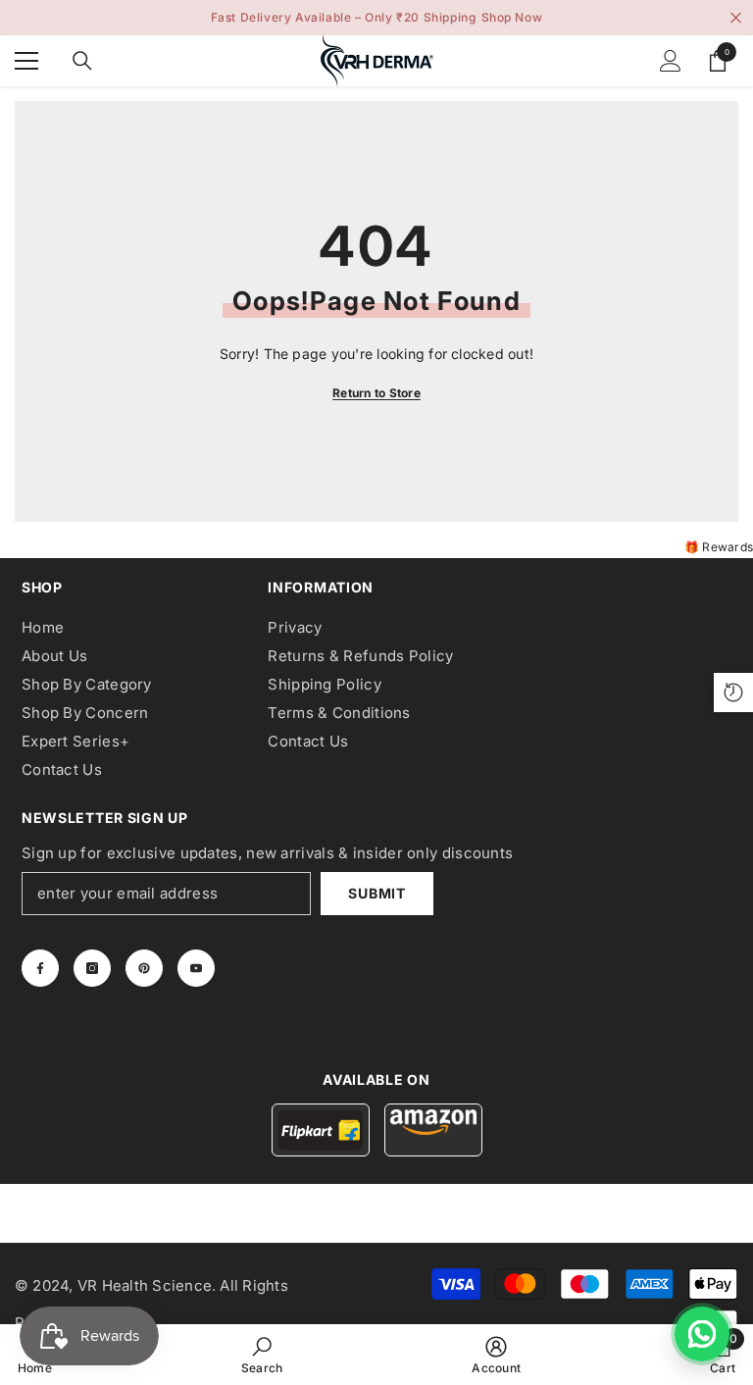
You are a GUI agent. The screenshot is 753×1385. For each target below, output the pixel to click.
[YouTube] (196, 968)
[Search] (82, 61)
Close (735, 18)
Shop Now (512, 17)
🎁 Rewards (718, 546)
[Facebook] (40, 968)
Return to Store (376, 392)
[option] (376, 17)
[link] (261, 1354)
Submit (376, 893)
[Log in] (670, 61)
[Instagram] (92, 968)
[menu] (26, 61)
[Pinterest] (144, 968)
